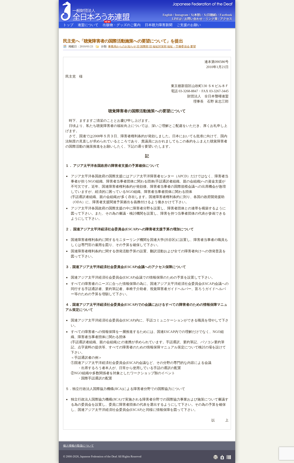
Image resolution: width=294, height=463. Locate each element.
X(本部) (196, 15)
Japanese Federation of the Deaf (202, 4)
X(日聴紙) (210, 15)
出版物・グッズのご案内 (122, 24)
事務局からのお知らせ (122, 46)
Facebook (226, 15)
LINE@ (177, 18)
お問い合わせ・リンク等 (201, 18)
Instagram (181, 15)
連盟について (88, 25)
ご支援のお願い (189, 25)
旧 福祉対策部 (158, 46)
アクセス (226, 18)
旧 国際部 (143, 46)
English (167, 15)
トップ (68, 25)
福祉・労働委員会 (178, 46)
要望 (193, 46)
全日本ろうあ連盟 (99, 11)
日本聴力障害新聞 (158, 25)
